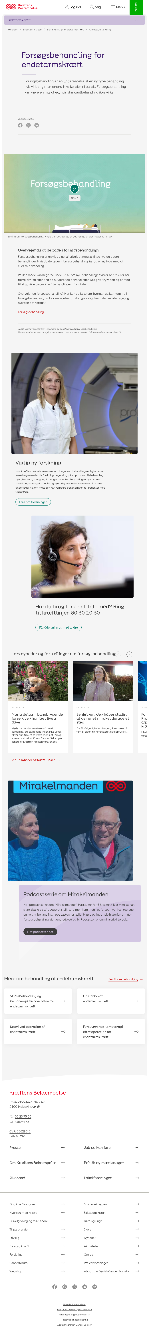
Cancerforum (18, 1263)
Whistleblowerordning (74, 1304)
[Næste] (129, 654)
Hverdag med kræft (23, 1212)
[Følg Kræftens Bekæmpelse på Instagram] (64, 1287)
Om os (88, 1254)
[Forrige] (118, 654)
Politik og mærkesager (104, 1162)
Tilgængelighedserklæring (74, 1319)
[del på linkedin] (36, 125)
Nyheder (90, 1237)
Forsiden (13, 29)
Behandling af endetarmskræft (65, 29)
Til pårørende (18, 1229)
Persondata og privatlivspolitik (74, 1314)
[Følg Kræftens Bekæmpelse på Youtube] (94, 1287)
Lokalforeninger (98, 1177)
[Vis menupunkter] (74, 20)
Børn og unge (93, 1221)
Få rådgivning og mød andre (58, 627)
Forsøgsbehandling (31, 312)
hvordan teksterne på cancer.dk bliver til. (100, 332)
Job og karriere (97, 1147)
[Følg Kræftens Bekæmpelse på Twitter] (74, 1287)
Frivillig (14, 1237)
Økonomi (17, 1177)
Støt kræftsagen (95, 1204)
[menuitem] (71, 7)
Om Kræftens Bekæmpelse (32, 1162)
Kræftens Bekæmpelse (37, 1092)
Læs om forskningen (33, 502)
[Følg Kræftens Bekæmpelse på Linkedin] (84, 1287)
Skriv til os (22, 1122)
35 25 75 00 (23, 1116)
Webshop (15, 1271)
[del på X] (28, 125)
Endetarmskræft (32, 29)
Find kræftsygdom (22, 1204)
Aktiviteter (91, 1246)
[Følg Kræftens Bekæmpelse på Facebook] (54, 1287)
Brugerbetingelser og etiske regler (74, 1309)
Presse (15, 1147)
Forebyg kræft (19, 1246)
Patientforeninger (96, 1263)
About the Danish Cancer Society (106, 1271)
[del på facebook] (20, 125)
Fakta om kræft (95, 1212)
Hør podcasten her (40, 931)
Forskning (16, 1254)
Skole (87, 1229)
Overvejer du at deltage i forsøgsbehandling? (58, 250)
